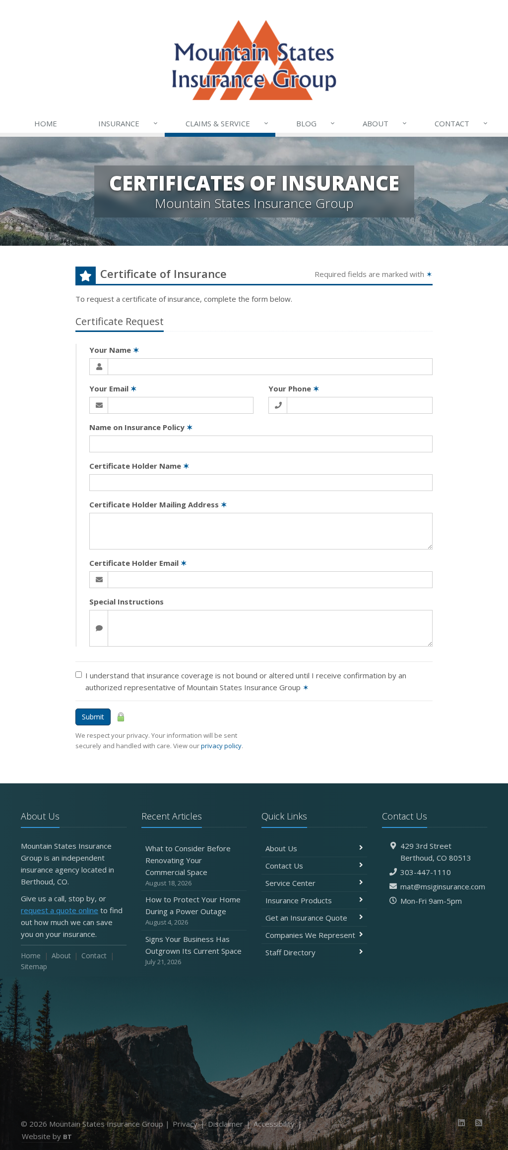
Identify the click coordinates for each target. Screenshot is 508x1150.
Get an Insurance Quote (306, 918)
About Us (281, 848)
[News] (478, 1122)
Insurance (128, 123)
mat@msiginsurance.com (442, 886)
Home (45, 123)
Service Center (290, 883)
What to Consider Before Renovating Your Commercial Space (188, 865)
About (385, 123)
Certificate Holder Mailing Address (158, 504)
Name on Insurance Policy (141, 427)
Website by (47, 1136)
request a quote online (59, 910)
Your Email (113, 388)
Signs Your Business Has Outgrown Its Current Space (193, 950)
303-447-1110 (425, 872)
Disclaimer (225, 1124)
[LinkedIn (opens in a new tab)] (461, 1122)
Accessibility (274, 1124)
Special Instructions (126, 601)
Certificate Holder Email (138, 563)
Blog (315, 123)
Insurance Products (298, 900)
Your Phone (293, 388)
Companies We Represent (310, 935)
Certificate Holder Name (139, 466)
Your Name (114, 350)
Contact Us (284, 866)
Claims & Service (227, 123)
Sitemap (34, 966)
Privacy (185, 1124)
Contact (461, 123)
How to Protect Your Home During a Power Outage (193, 910)
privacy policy (221, 745)
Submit (93, 716)
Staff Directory (290, 952)
